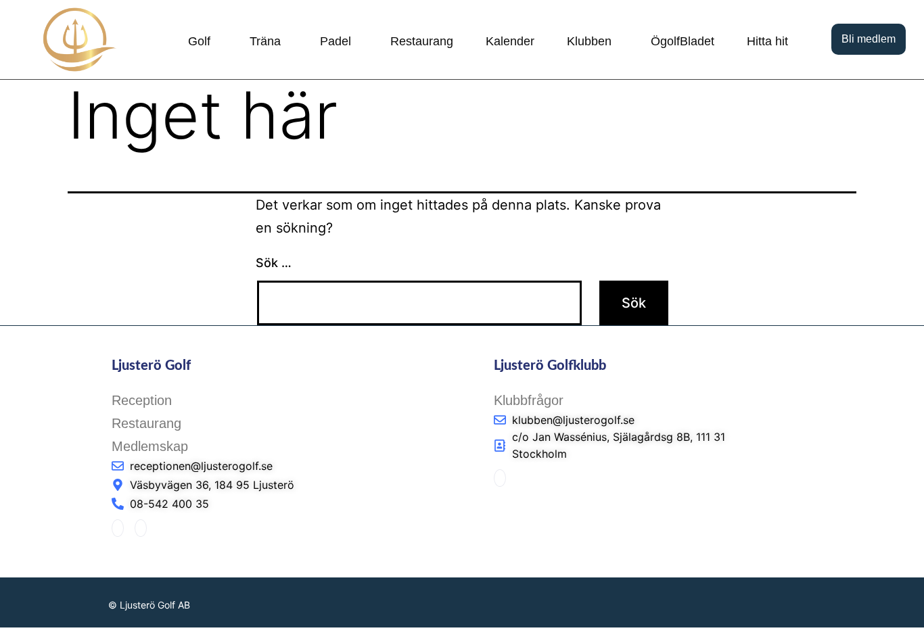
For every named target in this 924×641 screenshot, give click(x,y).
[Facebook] (118, 528)
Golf (199, 41)
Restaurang (421, 41)
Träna (265, 41)
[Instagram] (141, 528)
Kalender (510, 41)
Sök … (274, 263)
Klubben (589, 41)
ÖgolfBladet (682, 41)
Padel (335, 41)
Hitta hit (767, 41)
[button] (202, 41)
